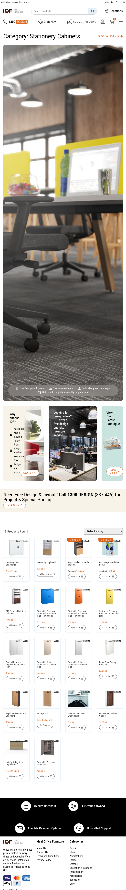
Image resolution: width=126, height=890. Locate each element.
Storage (74, 864)
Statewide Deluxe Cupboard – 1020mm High (15, 664)
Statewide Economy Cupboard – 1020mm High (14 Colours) (46, 613)
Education (75, 879)
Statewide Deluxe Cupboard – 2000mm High (77, 664)
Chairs (73, 852)
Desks (73, 848)
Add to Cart (13, 576)
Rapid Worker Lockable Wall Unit (78, 563)
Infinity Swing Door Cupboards (14, 763)
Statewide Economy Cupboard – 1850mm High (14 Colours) (77, 613)
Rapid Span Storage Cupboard (108, 663)
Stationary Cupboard (46, 562)
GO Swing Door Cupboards (12, 563)
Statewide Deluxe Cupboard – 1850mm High (46, 664)
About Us (109, 2)
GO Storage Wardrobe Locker (109, 563)
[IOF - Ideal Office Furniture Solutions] (13, 11)
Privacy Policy (43, 860)
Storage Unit (42, 713)
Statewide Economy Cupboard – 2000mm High (109, 613)
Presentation (76, 871)
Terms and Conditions (47, 856)
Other (72, 883)
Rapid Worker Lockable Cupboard (16, 714)
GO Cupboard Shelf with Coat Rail (76, 714)
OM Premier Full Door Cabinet (109, 714)
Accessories (76, 875)
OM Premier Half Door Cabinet (16, 612)
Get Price (43, 725)
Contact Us (120, 2)
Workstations (76, 856)
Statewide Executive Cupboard (46, 763)
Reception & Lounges (81, 867)
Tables (73, 860)
